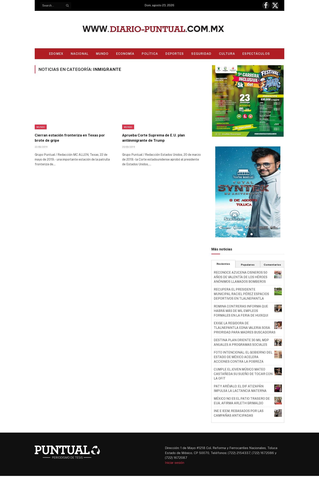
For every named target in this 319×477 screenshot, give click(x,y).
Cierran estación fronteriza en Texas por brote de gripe (70, 137)
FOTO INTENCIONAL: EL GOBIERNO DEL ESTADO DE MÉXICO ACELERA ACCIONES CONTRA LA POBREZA (243, 357)
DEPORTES (174, 53)
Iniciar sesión (174, 462)
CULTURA (227, 53)
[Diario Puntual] (159, 29)
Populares (248, 264)
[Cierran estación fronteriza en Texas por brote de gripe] (74, 105)
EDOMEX (56, 53)
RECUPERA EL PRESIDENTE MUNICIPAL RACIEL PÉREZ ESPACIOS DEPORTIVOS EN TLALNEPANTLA (241, 294)
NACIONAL (80, 53)
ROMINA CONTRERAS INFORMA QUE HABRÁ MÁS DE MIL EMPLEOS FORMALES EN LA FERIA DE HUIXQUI (241, 311)
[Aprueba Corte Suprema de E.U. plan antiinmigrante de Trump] (162, 105)
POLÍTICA (150, 53)
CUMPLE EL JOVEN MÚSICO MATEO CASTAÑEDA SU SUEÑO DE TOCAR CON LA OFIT (243, 374)
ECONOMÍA (125, 53)
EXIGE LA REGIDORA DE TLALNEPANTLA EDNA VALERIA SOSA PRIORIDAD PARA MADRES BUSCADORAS (244, 327)
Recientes (223, 263)
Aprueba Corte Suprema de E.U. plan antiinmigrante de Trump (153, 137)
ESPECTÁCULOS (256, 53)
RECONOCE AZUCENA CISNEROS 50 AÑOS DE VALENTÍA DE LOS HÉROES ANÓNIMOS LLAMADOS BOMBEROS (240, 277)
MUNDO (102, 53)
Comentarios (272, 264)
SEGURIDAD (201, 53)
